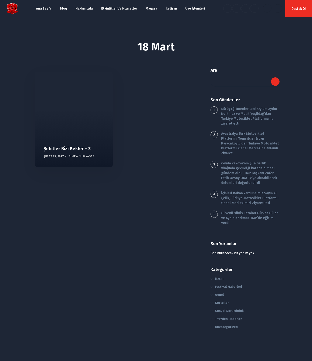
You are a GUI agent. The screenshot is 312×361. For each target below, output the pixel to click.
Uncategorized (226, 327)
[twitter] (236, 8)
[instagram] (254, 8)
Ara (214, 70)
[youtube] (245, 8)
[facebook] (227, 8)
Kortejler (222, 303)
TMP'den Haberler (228, 319)
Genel (219, 295)
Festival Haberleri (228, 287)
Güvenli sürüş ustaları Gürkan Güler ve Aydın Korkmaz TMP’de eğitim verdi (249, 218)
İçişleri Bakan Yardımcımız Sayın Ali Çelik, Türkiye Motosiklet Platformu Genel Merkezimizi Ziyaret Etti (249, 198)
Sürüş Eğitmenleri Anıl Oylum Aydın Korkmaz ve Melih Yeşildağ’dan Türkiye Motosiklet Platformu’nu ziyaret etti (249, 116)
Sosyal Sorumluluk (229, 311)
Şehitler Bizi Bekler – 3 (67, 148)
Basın (219, 278)
